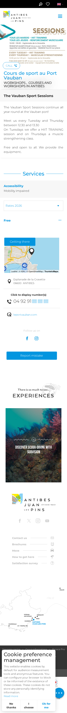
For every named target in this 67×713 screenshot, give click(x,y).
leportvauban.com (25, 314)
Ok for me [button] (46, 705)
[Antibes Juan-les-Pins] (33, 502)
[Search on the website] (40, 4)
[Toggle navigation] (60, 16)
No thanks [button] (11, 705)
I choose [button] (29, 705)
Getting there (20, 241)
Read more (11, 696)
